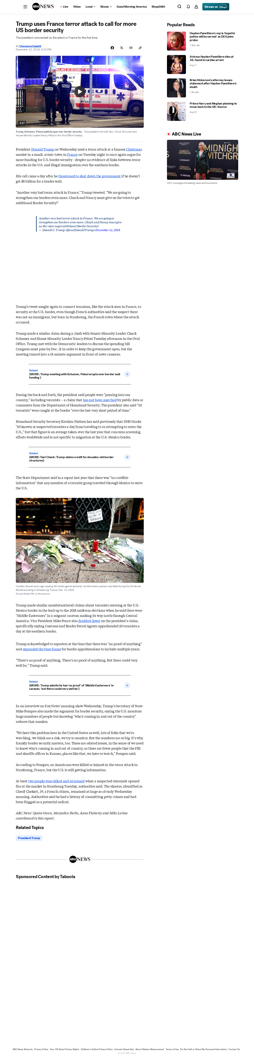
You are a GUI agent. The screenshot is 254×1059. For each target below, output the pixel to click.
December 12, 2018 (107, 230)
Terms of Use (172, 1049)
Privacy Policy (41, 1049)
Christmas (134, 149)
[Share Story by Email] (130, 47)
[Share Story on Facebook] (112, 47)
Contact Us (234, 1049)
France (72, 154)
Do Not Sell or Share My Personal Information (203, 1049)
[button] (25, 6)
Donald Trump (42, 149)
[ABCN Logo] (43, 6)
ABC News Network (23, 1049)
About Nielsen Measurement (149, 1049)
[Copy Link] (140, 47)
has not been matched (100, 399)
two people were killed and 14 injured (56, 780)
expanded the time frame (42, 648)
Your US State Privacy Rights (64, 1049)
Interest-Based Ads (124, 1049)
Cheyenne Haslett (30, 46)
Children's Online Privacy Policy (97, 1049)
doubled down (89, 620)
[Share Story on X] (121, 47)
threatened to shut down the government (89, 175)
